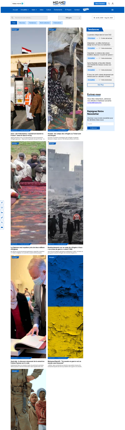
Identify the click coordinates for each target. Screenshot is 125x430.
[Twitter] (2, 222)
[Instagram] (2, 207)
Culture (48, 10)
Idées (41, 10)
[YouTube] (2, 227)
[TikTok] (2, 217)
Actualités (25, 10)
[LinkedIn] (2, 212)
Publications (57, 23)
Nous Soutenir (100, 3)
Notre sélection (45, 23)
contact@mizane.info (94, 103)
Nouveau (22, 23)
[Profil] (113, 3)
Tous (13, 23)
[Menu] (112, 10)
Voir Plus (101, 85)
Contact (77, 10)
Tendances (32, 23)
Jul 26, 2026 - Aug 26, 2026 (104, 18)
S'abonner (93, 128)
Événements (58, 10)
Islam (34, 10)
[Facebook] (2, 203)
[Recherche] (109, 3)
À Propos (68, 10)
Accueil (15, 10)
